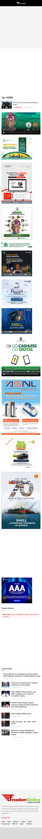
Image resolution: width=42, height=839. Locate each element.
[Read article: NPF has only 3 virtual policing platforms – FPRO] (7, 105)
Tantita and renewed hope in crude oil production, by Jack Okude (24, 684)
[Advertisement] (21, 27)
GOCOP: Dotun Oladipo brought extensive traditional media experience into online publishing (24, 705)
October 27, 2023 (29, 107)
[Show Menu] (2, 3)
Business (16, 821)
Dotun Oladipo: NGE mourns (21, 714)
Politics (23, 821)
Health (30, 821)
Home (3, 821)
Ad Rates (29, 824)
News (9, 821)
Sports (22, 824)
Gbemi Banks (18, 107)
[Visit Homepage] (21, 3)
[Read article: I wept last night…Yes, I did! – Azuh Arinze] (6, 724)
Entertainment (6, 824)
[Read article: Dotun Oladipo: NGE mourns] (6, 716)
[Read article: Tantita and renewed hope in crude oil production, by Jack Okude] (6, 685)
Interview (15, 824)
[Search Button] (39, 3)
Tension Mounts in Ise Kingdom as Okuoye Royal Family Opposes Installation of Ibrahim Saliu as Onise (21, 675)
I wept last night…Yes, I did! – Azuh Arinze (23, 723)
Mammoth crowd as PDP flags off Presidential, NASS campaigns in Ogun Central (24, 732)
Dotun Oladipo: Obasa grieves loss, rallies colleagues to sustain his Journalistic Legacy (23, 694)
